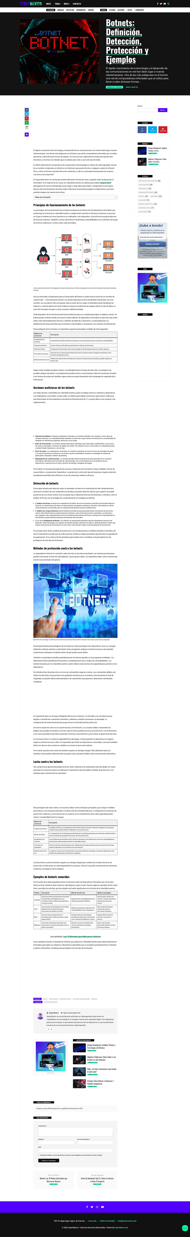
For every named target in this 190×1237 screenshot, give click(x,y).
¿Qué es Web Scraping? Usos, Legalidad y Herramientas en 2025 (63, 1108)
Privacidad (144, 200)
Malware (94, 999)
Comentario (42, 1126)
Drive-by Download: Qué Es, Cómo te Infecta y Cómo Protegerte (97, 1180)
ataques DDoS (105, 183)
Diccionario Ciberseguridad (81, 999)
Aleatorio (121, 10)
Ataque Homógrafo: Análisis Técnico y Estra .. (157, 149)
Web (39, 1147)
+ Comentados (139, 10)
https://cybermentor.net (71, 1013)
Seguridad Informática (148, 192)
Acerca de (92, 1221)
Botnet (45, 999)
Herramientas (81, 10)
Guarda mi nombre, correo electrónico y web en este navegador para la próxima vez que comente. (71, 1155)
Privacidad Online (146, 208)
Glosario (112, 10)
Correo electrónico (83, 1139)
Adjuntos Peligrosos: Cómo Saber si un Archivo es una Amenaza (101, 1058)
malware (47, 436)
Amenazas (60, 10)
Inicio (48, 3)
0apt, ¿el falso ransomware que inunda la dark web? (101, 1070)
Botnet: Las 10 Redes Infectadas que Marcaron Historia (53, 1180)
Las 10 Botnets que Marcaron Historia (82, 936)
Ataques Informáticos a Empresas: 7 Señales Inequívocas (100, 1082)
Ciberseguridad (145, 185)
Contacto (77, 3)
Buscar (140, 106)
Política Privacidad (107, 1221)
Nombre (41, 1139)
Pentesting (156, 196)
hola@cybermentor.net (127, 1221)
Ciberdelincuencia (65, 999)
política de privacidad (154, 253)
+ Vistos (129, 10)
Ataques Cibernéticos (148, 204)
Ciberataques (53, 999)
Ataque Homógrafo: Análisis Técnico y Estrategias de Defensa (101, 1046)
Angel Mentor (132, 87)
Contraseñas (145, 212)
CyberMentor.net (121, 1228)
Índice (66, 3)
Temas (57, 3)
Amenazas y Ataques (114, 87)
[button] (168, 4)
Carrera (91, 10)
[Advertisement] (75, 125)
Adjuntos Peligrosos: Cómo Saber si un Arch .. (157, 160)
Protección (70, 10)
